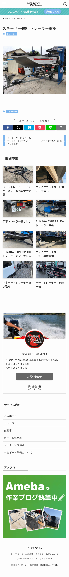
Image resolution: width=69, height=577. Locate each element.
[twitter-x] (29, 387)
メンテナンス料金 (14, 445)
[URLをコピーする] (61, 127)
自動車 (8, 430)
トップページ (17, 554)
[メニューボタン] (4, 4)
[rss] (40, 547)
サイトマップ (46, 558)
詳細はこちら (52, 11)
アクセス (40, 554)
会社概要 (29, 554)
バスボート (10, 415)
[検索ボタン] (65, 4)
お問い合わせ (34, 376)
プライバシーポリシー (27, 558)
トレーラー (11, 33)
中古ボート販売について (18, 452)
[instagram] (34, 387)
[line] (40, 387)
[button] (8, 127)
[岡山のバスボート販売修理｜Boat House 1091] (34, 4)
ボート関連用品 (13, 437)
